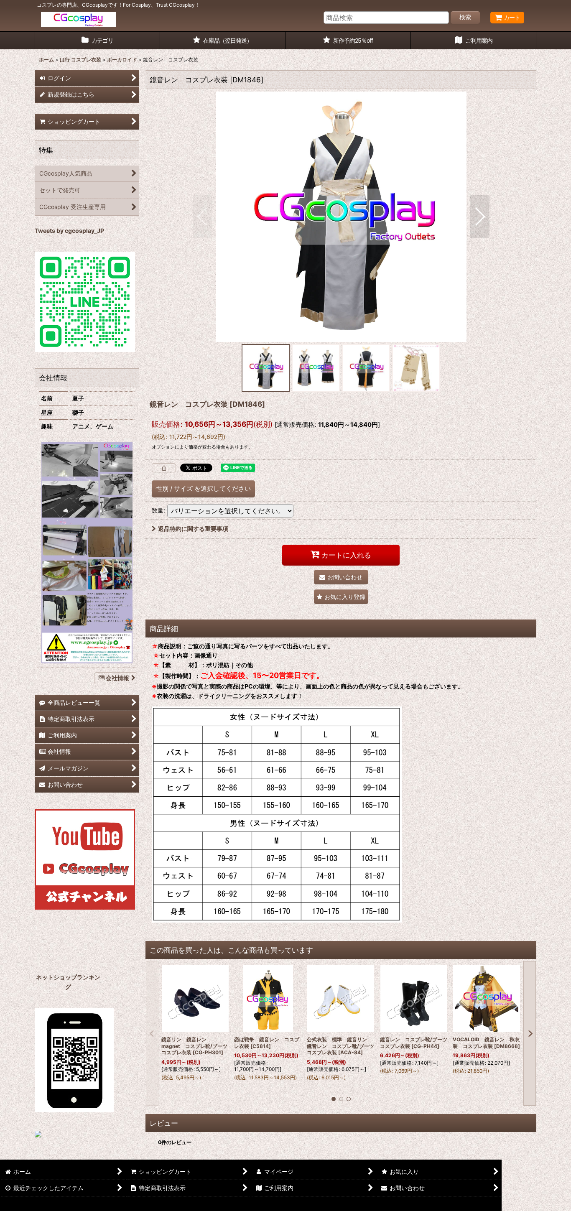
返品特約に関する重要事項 (193, 528)
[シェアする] (164, 467)
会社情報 (117, 677)
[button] (202, 216)
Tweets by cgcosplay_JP (69, 230)
